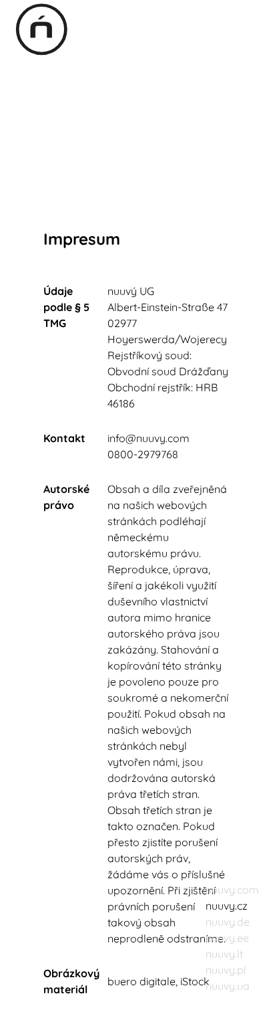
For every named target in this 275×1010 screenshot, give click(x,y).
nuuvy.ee (227, 937)
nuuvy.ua (228, 986)
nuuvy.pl (226, 970)
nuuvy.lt (224, 954)
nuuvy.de (228, 921)
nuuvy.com (232, 889)
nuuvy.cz (227, 905)
